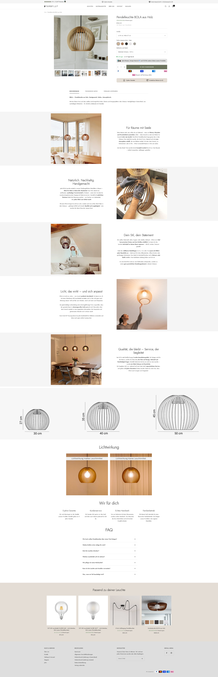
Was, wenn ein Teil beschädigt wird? (93, 574)
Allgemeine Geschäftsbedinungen (84, 654)
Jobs (45, 663)
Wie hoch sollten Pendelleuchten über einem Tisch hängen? (100, 539)
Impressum (77, 652)
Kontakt (46, 654)
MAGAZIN (128, 6)
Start (45, 12)
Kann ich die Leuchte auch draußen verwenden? (96, 568)
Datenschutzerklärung (80, 663)
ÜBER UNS (111, 6)
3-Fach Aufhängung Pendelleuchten (124, 628)
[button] (58, 73)
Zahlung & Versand (49, 657)
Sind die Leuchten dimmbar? (91, 551)
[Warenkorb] (173, 6)
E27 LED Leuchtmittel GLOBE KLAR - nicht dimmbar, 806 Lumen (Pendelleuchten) (61, 629)
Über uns (46, 652)
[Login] (169, 6)
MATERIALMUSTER (101, 6)
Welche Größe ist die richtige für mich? (94, 545)
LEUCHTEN (90, 6)
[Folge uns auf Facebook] (166, 653)
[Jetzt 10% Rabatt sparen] (142, 658)
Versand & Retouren (111, 91)
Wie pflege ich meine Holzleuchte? (93, 563)
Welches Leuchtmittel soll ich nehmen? (94, 557)
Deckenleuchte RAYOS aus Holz (156, 628)
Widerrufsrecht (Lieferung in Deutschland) (86, 657)
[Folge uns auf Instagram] (171, 653)
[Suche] (165, 6)
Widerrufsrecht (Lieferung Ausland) (84, 660)
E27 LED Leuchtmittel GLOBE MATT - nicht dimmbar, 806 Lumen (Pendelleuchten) (93, 629)
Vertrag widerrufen (80, 665)
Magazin (46, 660)
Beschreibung (74, 91)
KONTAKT (120, 6)
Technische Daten (91, 91)
